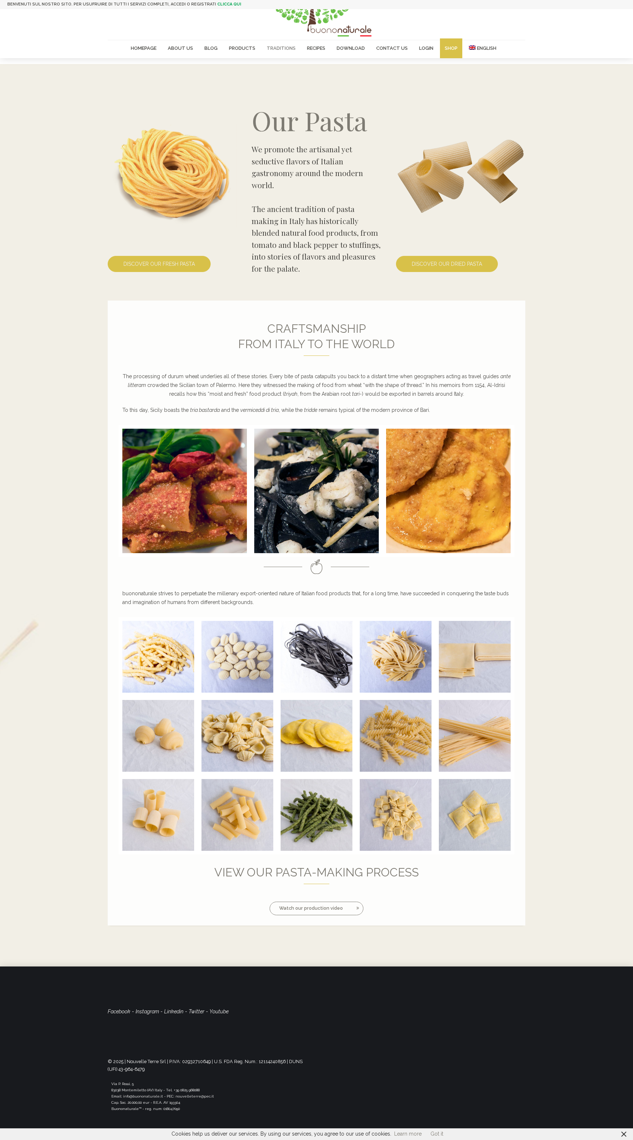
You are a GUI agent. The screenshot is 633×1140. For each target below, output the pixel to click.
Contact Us (392, 48)
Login (426, 48)
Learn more (408, 1134)
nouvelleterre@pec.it (194, 1096)
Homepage (143, 48)
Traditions (281, 48)
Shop (451, 48)
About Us (180, 48)
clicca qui (229, 4)
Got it (436, 1134)
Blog (211, 48)
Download (351, 48)
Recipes (316, 48)
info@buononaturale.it (143, 1096)
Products (242, 48)
